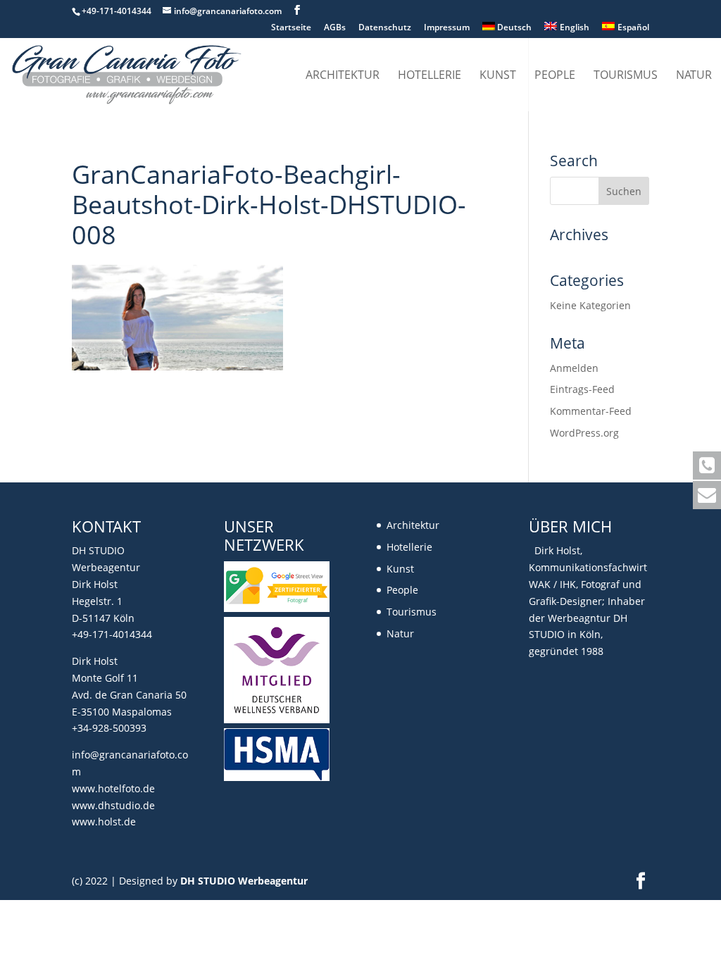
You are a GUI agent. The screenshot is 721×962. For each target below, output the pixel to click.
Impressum (447, 28)
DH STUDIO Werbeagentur (244, 880)
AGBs (335, 28)
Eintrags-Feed (582, 389)
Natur (694, 76)
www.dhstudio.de (113, 805)
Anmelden (574, 368)
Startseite (291, 28)
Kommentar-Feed (591, 411)
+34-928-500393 (109, 728)
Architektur (343, 76)
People (554, 76)
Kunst (497, 76)
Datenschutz (384, 28)
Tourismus (626, 76)
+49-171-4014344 (112, 634)
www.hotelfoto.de (113, 788)
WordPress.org (584, 432)
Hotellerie (429, 76)
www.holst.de (104, 821)
